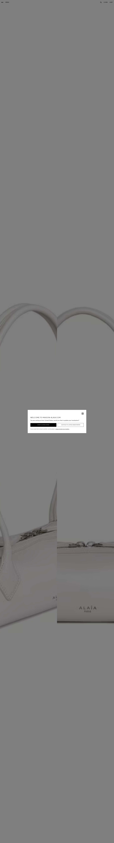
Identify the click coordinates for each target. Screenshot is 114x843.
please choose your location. (62, 429)
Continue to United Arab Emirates (70, 425)
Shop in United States (43, 425)
